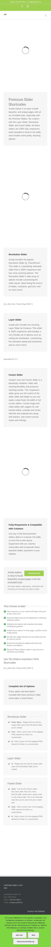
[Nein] (48, 931)
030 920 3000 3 (15, 900)
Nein (33, 935)
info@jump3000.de (34, 2)
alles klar (19, 935)
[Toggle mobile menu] (46, 15)
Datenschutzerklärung (25, 942)
